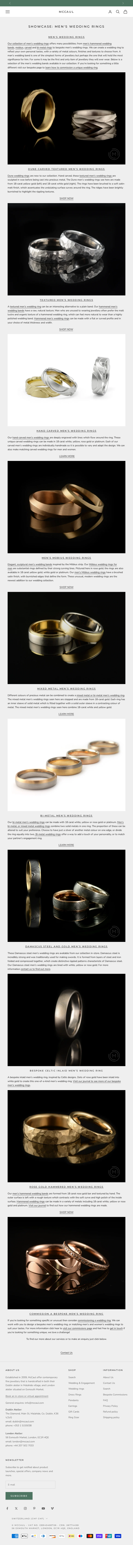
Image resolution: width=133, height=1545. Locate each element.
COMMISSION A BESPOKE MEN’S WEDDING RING (66, 1313)
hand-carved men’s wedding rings (31, 437)
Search (72, 1377)
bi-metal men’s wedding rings (28, 822)
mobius (19, 47)
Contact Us (67, 1352)
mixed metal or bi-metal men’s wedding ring (100, 695)
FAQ (105, 1400)
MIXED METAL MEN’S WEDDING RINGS (66, 688)
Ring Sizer (73, 1417)
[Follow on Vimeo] (52, 1508)
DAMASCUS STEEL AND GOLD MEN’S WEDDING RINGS (66, 946)
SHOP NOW (66, 198)
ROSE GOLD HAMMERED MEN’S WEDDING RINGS (66, 1186)
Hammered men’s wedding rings (51, 318)
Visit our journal (37, 1205)
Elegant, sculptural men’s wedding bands (30, 564)
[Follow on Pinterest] (34, 1508)
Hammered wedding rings (31, 1201)
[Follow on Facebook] (7, 1508)
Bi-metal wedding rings (48, 834)
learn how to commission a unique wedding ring (71, 67)
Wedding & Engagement (81, 1383)
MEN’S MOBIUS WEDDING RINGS (66, 557)
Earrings (72, 1406)
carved (28, 47)
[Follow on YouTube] (43, 1508)
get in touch (116, 1328)
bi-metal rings (44, 47)
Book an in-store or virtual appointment (27, 1396)
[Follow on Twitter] (16, 1508)
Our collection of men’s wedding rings (28, 43)
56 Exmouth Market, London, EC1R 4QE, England (46, 1528)
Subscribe (19, 1495)
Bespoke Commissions (115, 1394)
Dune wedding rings (18, 175)
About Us (108, 1377)
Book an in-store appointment (66, 3)
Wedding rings (76, 1388)
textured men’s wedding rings (95, 175)
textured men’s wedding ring (25, 306)
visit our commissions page (77, 1328)
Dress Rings (74, 1394)
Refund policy (110, 1411)
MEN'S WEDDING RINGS (66, 37)
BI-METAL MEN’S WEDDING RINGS (66, 815)
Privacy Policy (110, 1406)
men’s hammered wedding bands (30, 1193)
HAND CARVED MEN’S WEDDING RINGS (67, 430)
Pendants (73, 1400)
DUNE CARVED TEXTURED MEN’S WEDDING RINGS (66, 169)
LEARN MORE (67, 456)
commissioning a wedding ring (94, 1320)
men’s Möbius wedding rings (90, 572)
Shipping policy (111, 1417)
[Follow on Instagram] (25, 1508)
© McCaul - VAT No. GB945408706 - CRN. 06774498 (45, 1525)
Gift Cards (73, 1411)
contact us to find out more (35, 969)
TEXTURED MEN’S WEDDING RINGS (66, 300)
